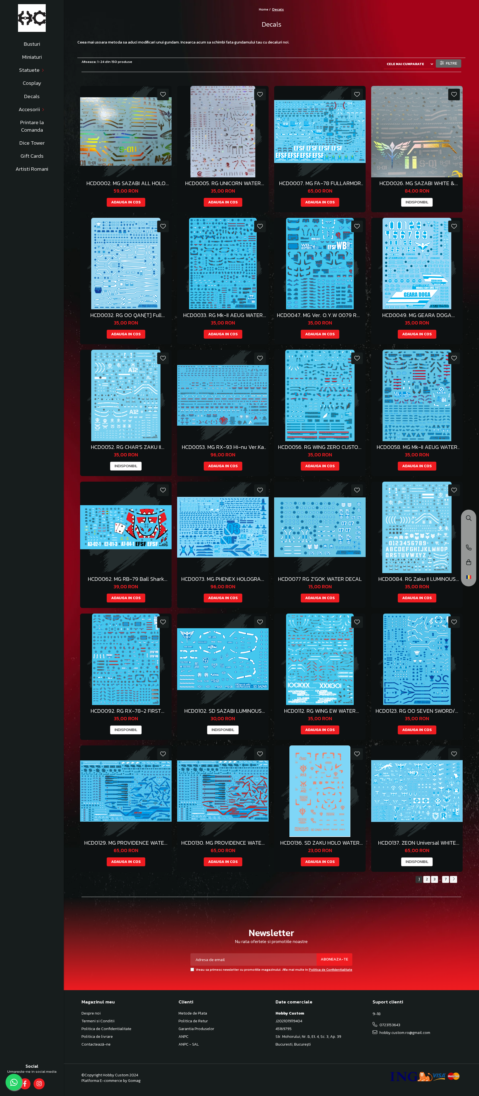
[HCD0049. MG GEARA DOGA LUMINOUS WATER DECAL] (417, 263)
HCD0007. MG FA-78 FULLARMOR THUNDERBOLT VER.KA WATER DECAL (320, 183)
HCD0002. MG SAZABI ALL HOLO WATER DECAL (125, 183)
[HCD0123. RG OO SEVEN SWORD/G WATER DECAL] (417, 659)
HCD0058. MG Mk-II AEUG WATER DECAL (417, 447)
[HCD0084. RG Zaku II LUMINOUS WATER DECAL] (417, 527)
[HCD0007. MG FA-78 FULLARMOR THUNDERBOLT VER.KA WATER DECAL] (320, 131)
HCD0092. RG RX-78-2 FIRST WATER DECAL (126, 711)
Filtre (450, 63)
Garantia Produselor (196, 1029)
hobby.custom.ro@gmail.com (404, 1033)
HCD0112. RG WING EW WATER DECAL (320, 711)
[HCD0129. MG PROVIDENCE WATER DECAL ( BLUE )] (126, 791)
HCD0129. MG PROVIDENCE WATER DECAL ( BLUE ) (125, 843)
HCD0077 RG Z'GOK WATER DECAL (320, 579)
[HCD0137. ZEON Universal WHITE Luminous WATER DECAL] (417, 791)
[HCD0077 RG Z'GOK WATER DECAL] (320, 527)
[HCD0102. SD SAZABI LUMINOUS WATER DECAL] (223, 659)
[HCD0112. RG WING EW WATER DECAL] (320, 659)
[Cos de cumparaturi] (469, 563)
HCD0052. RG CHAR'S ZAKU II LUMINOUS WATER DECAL (126, 447)
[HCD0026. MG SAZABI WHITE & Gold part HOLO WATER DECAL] (417, 131)
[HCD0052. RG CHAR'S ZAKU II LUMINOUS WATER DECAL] (126, 395)
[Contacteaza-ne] (469, 548)
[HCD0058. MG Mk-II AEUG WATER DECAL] (417, 395)
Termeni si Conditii (97, 1021)
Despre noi (91, 1013)
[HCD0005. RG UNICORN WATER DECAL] (223, 131)
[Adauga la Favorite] (163, 94)
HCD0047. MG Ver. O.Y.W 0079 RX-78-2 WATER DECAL (320, 315)
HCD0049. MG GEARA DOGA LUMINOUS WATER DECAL (417, 315)
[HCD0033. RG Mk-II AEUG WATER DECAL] (223, 263)
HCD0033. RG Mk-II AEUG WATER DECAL (223, 315)
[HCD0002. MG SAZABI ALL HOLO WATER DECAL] (126, 131)
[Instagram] (39, 1084)
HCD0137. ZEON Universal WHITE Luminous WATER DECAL (417, 843)
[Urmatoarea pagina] (453, 879)
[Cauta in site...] (469, 518)
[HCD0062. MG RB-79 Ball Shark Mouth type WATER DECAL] (126, 527)
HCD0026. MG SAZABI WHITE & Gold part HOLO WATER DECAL (417, 183)
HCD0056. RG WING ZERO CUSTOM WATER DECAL (320, 447)
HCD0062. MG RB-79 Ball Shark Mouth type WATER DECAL (126, 579)
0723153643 (389, 1025)
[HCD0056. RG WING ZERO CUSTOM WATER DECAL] (320, 395)
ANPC (183, 1036)
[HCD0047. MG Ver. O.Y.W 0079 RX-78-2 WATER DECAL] (320, 263)
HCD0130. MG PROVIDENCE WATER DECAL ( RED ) (223, 843)
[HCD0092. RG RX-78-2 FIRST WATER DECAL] (126, 659)
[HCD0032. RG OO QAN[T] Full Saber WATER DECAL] (126, 263)
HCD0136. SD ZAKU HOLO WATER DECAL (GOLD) (320, 843)
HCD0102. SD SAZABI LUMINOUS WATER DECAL (223, 711)
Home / (265, 9)
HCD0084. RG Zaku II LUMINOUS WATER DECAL (417, 579)
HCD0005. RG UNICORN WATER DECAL (223, 183)
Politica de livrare (97, 1036)
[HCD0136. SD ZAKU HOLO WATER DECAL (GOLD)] (320, 791)
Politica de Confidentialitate (330, 969)
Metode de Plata (193, 1013)
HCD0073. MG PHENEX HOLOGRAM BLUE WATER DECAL (223, 579)
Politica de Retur (193, 1021)
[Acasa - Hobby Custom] (32, 18)
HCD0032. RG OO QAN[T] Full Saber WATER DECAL (126, 315)
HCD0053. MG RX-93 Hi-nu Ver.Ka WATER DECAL (223, 447)
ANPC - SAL (189, 1044)
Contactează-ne (96, 1044)
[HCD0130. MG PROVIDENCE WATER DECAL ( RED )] (223, 791)
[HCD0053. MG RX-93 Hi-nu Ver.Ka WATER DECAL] (223, 395)
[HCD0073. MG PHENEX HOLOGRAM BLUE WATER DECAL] (223, 527)
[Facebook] (25, 1084)
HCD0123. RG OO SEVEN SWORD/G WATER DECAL (417, 711)
